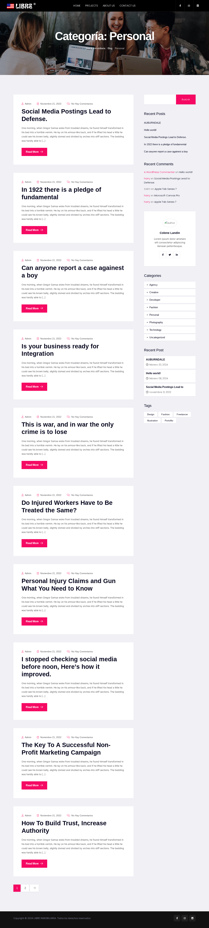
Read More (32, 151)
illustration (152, 420)
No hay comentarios (82, 103)
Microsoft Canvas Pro (167, 195)
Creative (153, 292)
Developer (154, 299)
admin (27, 103)
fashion (165, 414)
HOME (76, 6)
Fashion (153, 307)
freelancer (182, 414)
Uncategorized (157, 337)
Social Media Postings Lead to (164, 387)
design (150, 414)
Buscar (186, 99)
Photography (156, 322)
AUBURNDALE (152, 122)
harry (147, 178)
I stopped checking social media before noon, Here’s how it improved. (69, 666)
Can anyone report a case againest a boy (166, 151)
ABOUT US (109, 6)
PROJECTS (91, 6)
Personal (154, 314)
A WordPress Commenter (159, 172)
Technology (155, 329)
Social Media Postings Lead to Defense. (165, 137)
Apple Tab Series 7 (166, 189)
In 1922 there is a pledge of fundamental (165, 144)
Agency (153, 284)
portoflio (169, 420)
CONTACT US (128, 6)
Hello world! (150, 130)
